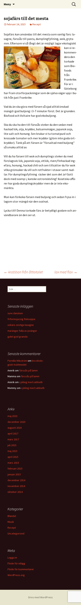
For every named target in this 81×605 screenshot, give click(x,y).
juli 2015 (12, 445)
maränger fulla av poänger (22, 330)
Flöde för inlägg (16, 563)
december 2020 (16, 422)
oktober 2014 (15, 492)
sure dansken (15, 313)
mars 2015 (13, 462)
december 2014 (16, 480)
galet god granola (18, 336)
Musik (11, 521)
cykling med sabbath (31, 382)
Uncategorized (16, 533)
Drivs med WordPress (40, 597)
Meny (7, 4)
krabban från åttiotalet (23, 272)
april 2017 (13, 433)
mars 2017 (13, 439)
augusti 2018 (15, 427)
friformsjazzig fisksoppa (21, 319)
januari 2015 (14, 474)
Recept (36, 24)
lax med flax (65, 272)
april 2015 (13, 457)
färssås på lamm (28, 370)
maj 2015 (12, 451)
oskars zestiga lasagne (21, 325)
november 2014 (16, 486)
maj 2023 (12, 416)
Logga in (12, 557)
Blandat (12, 516)
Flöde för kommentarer (21, 569)
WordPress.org (16, 575)
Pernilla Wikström (17, 360)
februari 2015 (15, 468)
